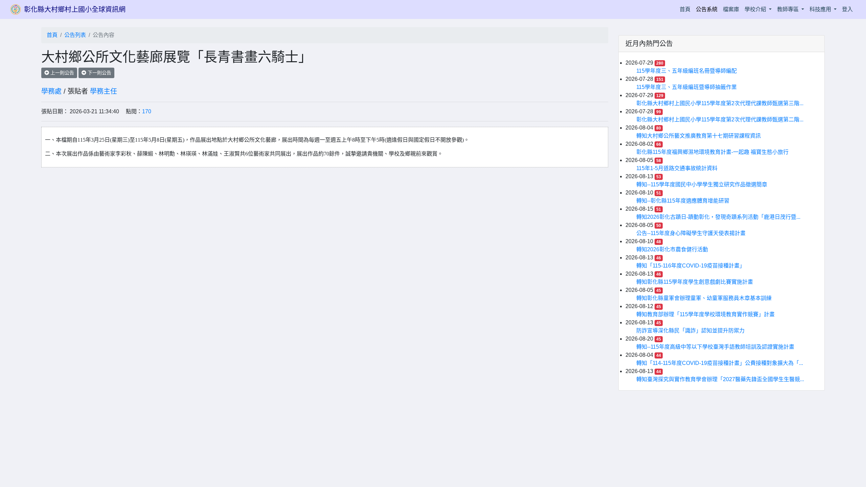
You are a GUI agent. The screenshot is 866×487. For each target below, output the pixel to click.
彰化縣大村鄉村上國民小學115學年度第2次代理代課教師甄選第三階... (719, 103)
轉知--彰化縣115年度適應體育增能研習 (682, 201)
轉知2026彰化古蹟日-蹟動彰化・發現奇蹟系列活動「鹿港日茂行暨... (718, 217)
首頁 (686, 9)
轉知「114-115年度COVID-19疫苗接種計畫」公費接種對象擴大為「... (719, 363)
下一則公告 (98, 72)
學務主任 (103, 91)
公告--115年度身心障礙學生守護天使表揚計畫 (691, 233)
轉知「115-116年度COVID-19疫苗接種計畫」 (690, 266)
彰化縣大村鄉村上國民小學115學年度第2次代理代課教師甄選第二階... (719, 119)
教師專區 (788, 9)
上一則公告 (61, 72)
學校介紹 (756, 9)
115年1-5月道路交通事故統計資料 (676, 168)
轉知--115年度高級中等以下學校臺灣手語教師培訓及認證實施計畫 (715, 347)
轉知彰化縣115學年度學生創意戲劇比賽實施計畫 (694, 282)
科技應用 (821, 9)
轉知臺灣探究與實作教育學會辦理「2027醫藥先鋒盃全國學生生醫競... (720, 379)
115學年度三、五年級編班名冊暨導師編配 (686, 71)
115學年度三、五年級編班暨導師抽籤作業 (686, 87)
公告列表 (75, 35)
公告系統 (706, 9)
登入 (847, 9)
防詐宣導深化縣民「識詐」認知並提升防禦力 (690, 330)
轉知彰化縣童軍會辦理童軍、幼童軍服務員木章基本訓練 (704, 298)
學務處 (51, 91)
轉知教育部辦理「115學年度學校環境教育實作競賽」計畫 (705, 314)
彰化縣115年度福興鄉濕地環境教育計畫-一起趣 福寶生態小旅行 (712, 152)
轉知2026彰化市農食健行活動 (672, 249)
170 (146, 111)
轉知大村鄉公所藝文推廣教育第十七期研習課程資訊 (698, 136)
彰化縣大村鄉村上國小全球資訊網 (75, 9)
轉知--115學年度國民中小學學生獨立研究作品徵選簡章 (701, 184)
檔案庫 (731, 9)
